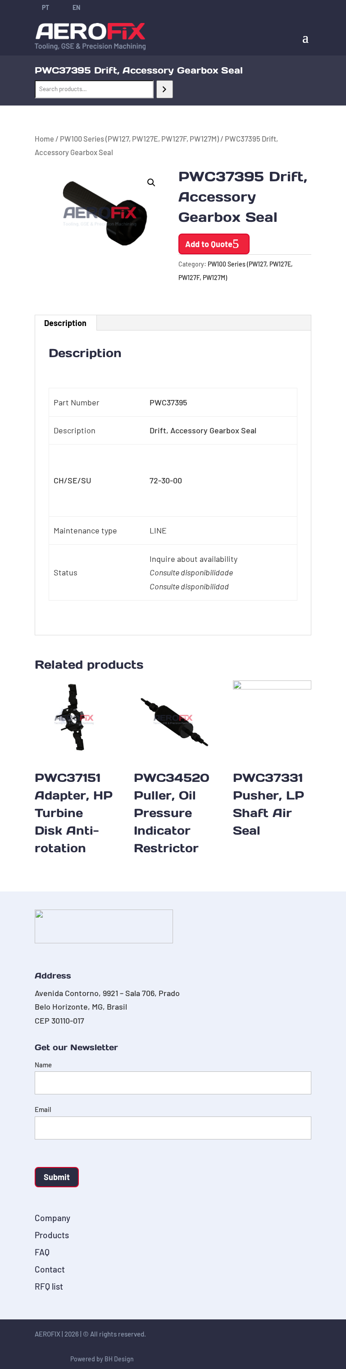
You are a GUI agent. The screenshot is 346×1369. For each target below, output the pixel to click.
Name (43, 1065)
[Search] (164, 89)
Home (44, 138)
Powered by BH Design (102, 1359)
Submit (57, 1177)
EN (76, 7)
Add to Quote (208, 244)
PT (45, 7)
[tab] (65, 323)
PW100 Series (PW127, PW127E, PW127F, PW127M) (139, 138)
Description (65, 323)
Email (43, 1109)
